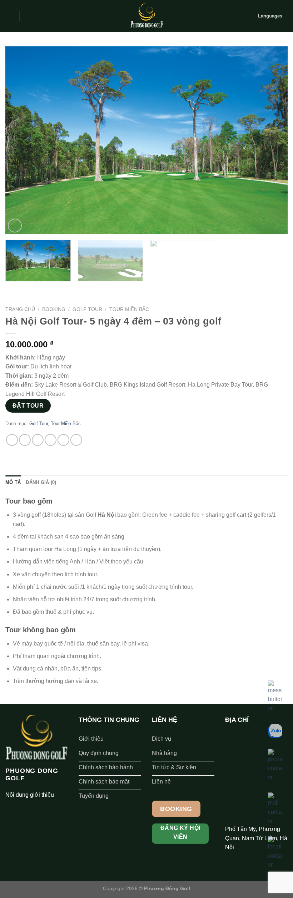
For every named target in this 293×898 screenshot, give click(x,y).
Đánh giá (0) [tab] (41, 482)
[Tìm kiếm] (27, 16)
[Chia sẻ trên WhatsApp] (12, 440)
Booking (53, 309)
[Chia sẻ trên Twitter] (38, 440)
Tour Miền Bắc (129, 309)
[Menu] (9, 16)
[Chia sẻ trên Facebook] (25, 440)
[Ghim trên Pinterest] (63, 440)
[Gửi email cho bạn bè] (50, 440)
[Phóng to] (15, 226)
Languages (270, 16)
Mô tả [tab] (13, 482)
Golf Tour (87, 309)
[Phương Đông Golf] (146, 16)
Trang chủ (20, 309)
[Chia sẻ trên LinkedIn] (76, 440)
